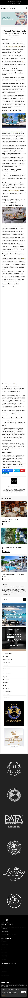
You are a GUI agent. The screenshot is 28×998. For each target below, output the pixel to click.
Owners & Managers (4, 941)
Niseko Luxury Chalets (5, 974)
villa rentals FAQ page (19, 462)
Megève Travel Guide (7, 676)
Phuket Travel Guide (6, 688)
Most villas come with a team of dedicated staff (11, 132)
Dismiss (23, 992)
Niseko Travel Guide (6, 682)
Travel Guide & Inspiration (7, 691)
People (4, 685)
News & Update (6, 679)
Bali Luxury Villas (4, 971)
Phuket (10, 190)
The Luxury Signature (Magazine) (7, 586)
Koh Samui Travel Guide (7, 673)
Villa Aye (15, 383)
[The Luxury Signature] (7, 8)
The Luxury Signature (14, 35)
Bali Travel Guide (6, 656)
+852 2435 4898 (5, 931)
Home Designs (6, 670)
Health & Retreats (6, 668)
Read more (6, 523)
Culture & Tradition (6, 662)
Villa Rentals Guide (14, 37)
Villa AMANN (14, 223)
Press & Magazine (4, 949)
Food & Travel (5, 665)
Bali (18, 190)
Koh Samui (15, 190)
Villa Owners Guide (6, 694)
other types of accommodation (14, 46)
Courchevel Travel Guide (7, 659)
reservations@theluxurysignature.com (9, 934)
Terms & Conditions (4, 944)
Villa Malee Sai (19, 129)
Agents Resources (4, 952)
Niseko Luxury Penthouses (5, 977)
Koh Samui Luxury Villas (5, 968)
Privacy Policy (3, 958)
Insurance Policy (4, 955)
